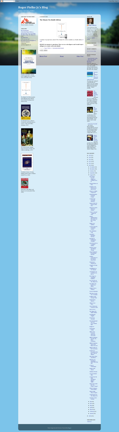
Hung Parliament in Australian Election (93, 253)
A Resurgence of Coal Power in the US (93, 273)
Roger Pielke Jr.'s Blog (33, 7)
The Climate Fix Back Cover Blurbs (93, 285)
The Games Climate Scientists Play (96, 94)
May (91, 405)
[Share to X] (43, 50)
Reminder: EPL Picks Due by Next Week (93, 188)
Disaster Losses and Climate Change (93, 249)
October (92, 171)
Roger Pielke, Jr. (48, 48)
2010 (90, 165)
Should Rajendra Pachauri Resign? (93, 195)
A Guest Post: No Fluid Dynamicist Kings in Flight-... (93, 379)
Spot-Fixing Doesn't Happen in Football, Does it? (93, 179)
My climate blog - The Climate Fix (28, 34)
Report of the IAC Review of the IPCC (93, 204)
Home (62, 56)
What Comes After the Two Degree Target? (94, 385)
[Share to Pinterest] (46, 50)
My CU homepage (25, 30)
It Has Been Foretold (92, 123)
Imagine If (92, 326)
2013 (90, 159)
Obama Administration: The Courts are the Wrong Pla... (93, 219)
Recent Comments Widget (91, 51)
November (92, 169)
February (92, 411)
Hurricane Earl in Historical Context (93, 209)
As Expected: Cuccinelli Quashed (92, 200)
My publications (24, 37)
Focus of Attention (94, 291)
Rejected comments (25, 41)
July (91, 401)
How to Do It (92, 309)
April (91, 407)
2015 (90, 155)
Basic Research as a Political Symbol (94, 244)
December (92, 167)
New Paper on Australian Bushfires (93, 277)
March (91, 409)
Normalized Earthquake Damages (93, 240)
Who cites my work (25, 39)
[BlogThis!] (42, 50)
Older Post (80, 56)
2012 (90, 161)
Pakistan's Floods (93, 371)
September (92, 172)
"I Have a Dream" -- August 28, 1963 (94, 213)
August (91, 175)
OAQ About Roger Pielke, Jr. (27, 32)
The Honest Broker (95, 108)
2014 (90, 157)
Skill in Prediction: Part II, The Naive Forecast (93, 344)
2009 (90, 416)
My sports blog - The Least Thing (28, 33)
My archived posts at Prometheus (28, 40)
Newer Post (43, 56)
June (91, 403)
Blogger (69, 428)
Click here (89, 421)
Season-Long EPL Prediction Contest (93, 228)
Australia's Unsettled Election (92, 235)
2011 (90, 163)
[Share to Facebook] (45, 50)
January (92, 413)
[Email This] (40, 50)
